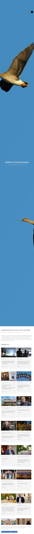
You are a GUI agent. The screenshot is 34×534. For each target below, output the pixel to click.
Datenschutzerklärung (4, 529)
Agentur (17, 3)
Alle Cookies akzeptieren (6, 531)
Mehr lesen (3, 366)
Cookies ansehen (14, 531)
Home (17, 1)
